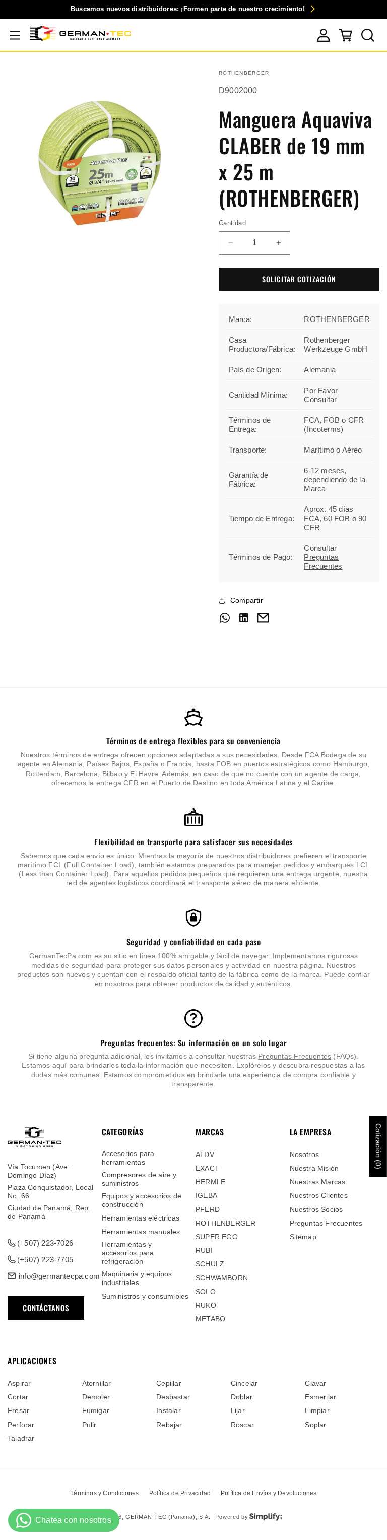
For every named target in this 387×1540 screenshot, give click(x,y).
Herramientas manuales (141, 1232)
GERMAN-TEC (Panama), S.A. (168, 1517)
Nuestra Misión (314, 1168)
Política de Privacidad (180, 1493)
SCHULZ (210, 1264)
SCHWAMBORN (222, 1278)
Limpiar (317, 1410)
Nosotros (304, 1154)
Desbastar (173, 1397)
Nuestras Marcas (318, 1182)
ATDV (205, 1154)
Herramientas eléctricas (141, 1218)
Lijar (238, 1410)
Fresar (18, 1410)
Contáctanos (46, 1307)
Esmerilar (320, 1397)
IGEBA (206, 1195)
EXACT (207, 1168)
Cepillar (168, 1383)
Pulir (89, 1425)
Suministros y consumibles (145, 1296)
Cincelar (244, 1383)
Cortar (18, 1397)
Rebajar (169, 1425)
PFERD (208, 1209)
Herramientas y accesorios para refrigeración (128, 1252)
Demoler (96, 1397)
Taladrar (21, 1438)
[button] (15, 35)
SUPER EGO (217, 1237)
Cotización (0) (378, 1146)
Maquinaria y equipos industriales (137, 1278)
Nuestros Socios (316, 1209)
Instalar (168, 1410)
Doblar (241, 1397)
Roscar (242, 1425)
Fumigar (95, 1410)
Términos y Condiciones (104, 1493)
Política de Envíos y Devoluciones (269, 1493)
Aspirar (19, 1383)
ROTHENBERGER (225, 1223)
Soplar (315, 1425)
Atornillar (96, 1383)
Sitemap (303, 1237)
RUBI (204, 1250)
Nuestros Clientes (319, 1195)
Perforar (21, 1425)
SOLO (206, 1292)
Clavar (315, 1383)
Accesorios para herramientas (128, 1157)
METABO (210, 1319)
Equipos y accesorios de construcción (142, 1200)
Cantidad (232, 223)
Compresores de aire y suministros (139, 1179)
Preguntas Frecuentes (323, 561)
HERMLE (210, 1182)
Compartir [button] (246, 600)
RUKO (206, 1305)
